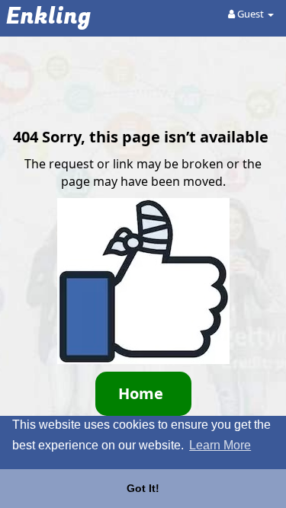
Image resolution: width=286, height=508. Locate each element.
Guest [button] (250, 14)
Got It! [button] (143, 488)
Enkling (48, 17)
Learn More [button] (220, 445)
